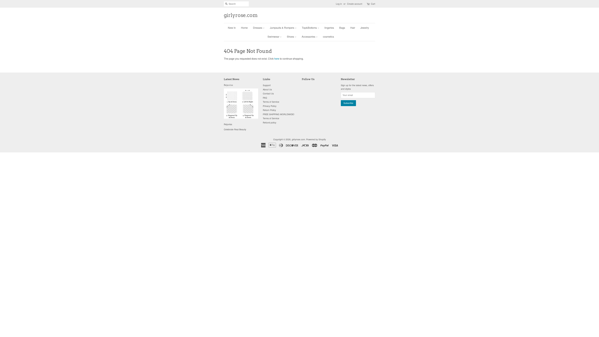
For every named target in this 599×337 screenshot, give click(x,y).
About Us (267, 89)
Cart (373, 3)
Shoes (291, 36)
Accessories (309, 36)
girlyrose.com (241, 15)
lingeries (329, 27)
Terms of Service (271, 101)
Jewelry (364, 27)
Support (267, 85)
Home (244, 27)
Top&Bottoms (309, 27)
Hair (352, 27)
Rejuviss (228, 85)
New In (232, 27)
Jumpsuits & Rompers (282, 27)
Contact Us (268, 93)
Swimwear (274, 36)
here (276, 58)
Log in (339, 3)
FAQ (265, 97)
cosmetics (328, 36)
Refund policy (269, 122)
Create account (354, 3)
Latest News (231, 79)
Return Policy (269, 110)
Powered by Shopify (316, 139)
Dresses (258, 27)
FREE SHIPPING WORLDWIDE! (278, 114)
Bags (342, 27)
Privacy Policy (269, 105)
